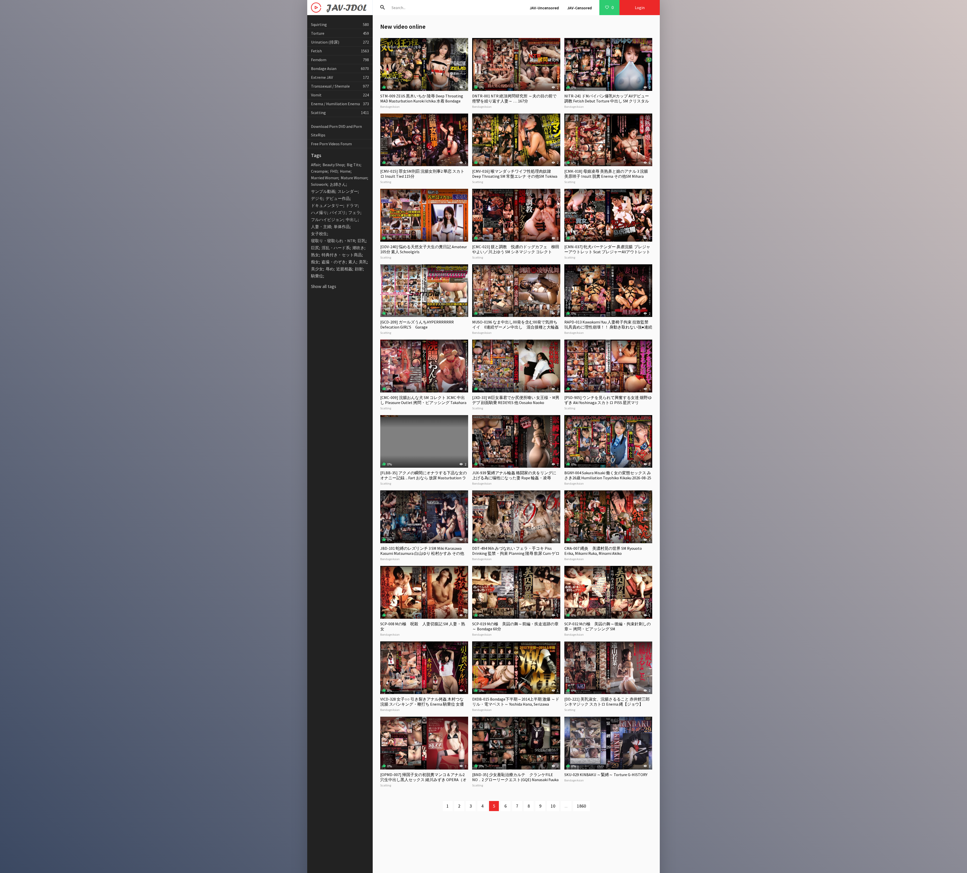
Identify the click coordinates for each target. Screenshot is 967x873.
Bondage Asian (340, 68)
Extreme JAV (340, 77)
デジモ (317, 198)
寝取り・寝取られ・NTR (333, 240)
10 (553, 806)
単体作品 (342, 226)
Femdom (340, 59)
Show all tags (323, 286)
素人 (352, 261)
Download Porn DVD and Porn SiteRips (336, 130)
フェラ (354, 212)
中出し (352, 219)
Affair (315, 164)
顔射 (359, 268)
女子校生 (319, 233)
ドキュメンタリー (327, 205)
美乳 (363, 261)
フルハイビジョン (327, 219)
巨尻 (315, 247)
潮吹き (358, 247)
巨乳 (362, 240)
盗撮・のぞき (334, 261)
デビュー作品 (338, 198)
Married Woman (324, 177)
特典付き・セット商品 (342, 254)
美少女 (317, 268)
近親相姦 (344, 268)
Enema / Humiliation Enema (340, 103)
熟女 (315, 254)
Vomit (340, 94)
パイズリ (338, 212)
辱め (330, 268)
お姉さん (338, 184)
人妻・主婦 (321, 226)
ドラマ (352, 205)
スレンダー (348, 191)
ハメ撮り (319, 212)
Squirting (340, 24)
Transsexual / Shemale (340, 86)
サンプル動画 (323, 191)
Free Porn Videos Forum (331, 143)
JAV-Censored (579, 7)
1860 (581, 806)
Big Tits (353, 164)
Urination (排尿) (340, 42)
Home (345, 171)
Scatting (340, 112)
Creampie (319, 171)
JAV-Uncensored (544, 7)
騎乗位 (317, 275)
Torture (340, 33)
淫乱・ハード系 (336, 247)
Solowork (319, 184)
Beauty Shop (333, 164)
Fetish (340, 50)
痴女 (315, 261)
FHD (333, 171)
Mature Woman (354, 177)
